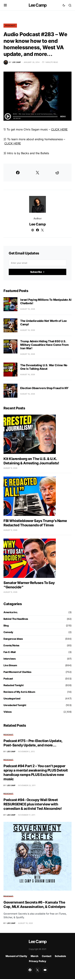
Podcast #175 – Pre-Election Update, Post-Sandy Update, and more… (32, 743)
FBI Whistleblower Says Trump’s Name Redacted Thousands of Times (35, 523)
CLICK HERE (59, 129)
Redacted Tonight (13, 685)
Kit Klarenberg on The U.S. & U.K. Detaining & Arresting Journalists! (31, 461)
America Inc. (10, 612)
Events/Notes (11, 645)
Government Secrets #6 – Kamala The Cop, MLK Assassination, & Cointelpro (34, 904)
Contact (46, 956)
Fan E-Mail (9, 652)
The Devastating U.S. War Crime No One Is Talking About (43, 366)
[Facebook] (30, 969)
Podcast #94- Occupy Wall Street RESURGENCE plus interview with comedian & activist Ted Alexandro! (32, 804)
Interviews (9, 658)
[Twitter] (37, 969)
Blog (6, 625)
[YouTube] (45, 969)
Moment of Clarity (16, 956)
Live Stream (10, 665)
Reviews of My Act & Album (19, 691)
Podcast (10, 25)
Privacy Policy (37, 961)
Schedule (60, 956)
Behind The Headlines (15, 618)
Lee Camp (38, 5)
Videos (7, 711)
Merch (34, 956)
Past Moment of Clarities (17, 671)
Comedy (8, 632)
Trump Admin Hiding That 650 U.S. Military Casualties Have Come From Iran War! (44, 344)
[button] (5, 5)
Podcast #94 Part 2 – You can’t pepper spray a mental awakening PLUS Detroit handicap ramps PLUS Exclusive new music (35, 772)
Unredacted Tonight (14, 705)
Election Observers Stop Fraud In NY (44, 388)
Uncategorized (11, 698)
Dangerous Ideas (13, 638)
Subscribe (36, 271)
